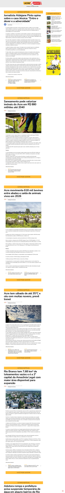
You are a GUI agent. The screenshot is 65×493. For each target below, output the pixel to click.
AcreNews (10, 24)
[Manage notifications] (63, 491)
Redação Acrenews (12, 110)
